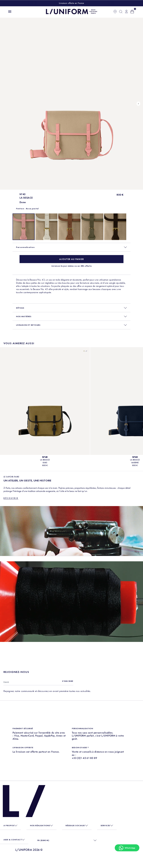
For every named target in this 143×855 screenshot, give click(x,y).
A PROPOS (8, 825)
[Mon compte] (126, 11)
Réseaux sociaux (75, 825)
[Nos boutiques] (115, 11)
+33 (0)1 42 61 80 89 (84, 758)
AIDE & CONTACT (12, 839)
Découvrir (10, 498)
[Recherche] (121, 11)
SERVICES (105, 825)
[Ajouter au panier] (71, 259)
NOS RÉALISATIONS (40, 825)
